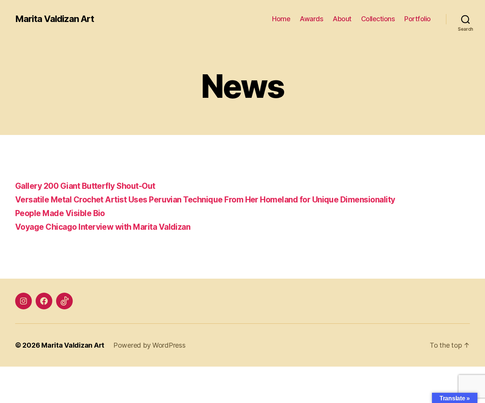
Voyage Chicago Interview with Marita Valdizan (102, 227)
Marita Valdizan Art (54, 19)
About (342, 19)
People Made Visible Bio (60, 213)
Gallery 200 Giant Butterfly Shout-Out (85, 186)
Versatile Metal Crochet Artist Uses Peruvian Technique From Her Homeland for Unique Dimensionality (205, 199)
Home (281, 19)
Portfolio (417, 19)
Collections (378, 19)
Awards (311, 19)
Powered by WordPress (149, 345)
